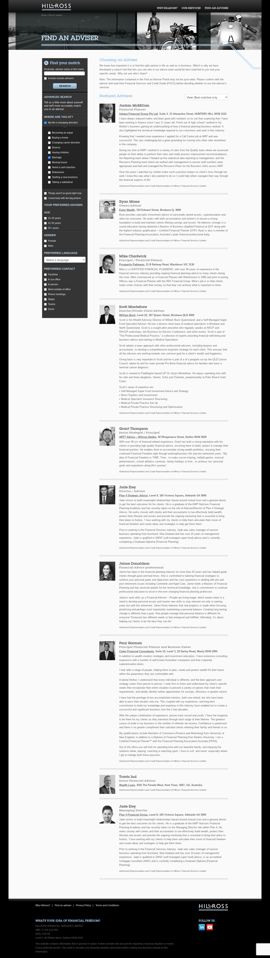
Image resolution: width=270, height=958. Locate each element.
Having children (60, 152)
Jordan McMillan (134, 105)
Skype (51, 299)
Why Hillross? (167, 8)
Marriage (57, 157)
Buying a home (60, 137)
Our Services (191, 8)
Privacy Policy (83, 905)
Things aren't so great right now (65, 193)
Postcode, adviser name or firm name (64, 69)
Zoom (51, 309)
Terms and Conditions (107, 905)
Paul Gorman (130, 643)
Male (50, 245)
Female (52, 241)
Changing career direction (66, 142)
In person (53, 284)
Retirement (58, 172)
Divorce (56, 147)
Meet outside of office (59, 289)
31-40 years (54, 218)
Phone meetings (57, 294)
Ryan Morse (129, 201)
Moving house (59, 162)
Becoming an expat (62, 132)
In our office (54, 279)
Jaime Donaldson (134, 563)
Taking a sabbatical (62, 182)
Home (44, 15)
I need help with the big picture (64, 198)
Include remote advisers (61, 78)
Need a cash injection (63, 167)
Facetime (53, 274)
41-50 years (54, 223)
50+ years (53, 228)
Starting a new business (65, 177)
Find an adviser (216, 8)
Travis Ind (128, 776)
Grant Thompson (133, 428)
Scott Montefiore (133, 307)
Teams (51, 304)
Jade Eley (127, 487)
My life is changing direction (63, 122)
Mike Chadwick (132, 256)
